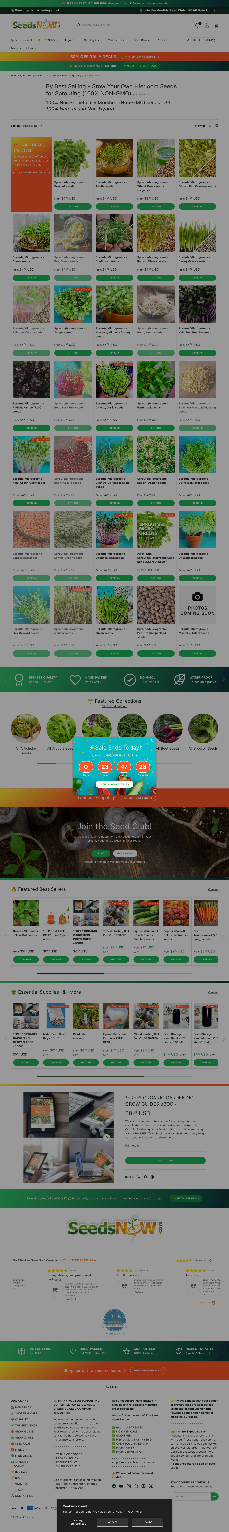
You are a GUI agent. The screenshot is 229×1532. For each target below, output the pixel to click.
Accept (113, 1522)
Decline (147, 1522)
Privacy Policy (133, 1511)
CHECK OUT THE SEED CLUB (141, 782)
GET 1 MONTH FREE (141, 793)
